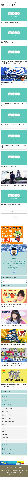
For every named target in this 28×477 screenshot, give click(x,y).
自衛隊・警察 (5, 437)
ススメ (5, 396)
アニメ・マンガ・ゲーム (7, 408)
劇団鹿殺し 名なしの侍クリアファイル (11, 204)
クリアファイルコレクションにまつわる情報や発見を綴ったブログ (14, 470)
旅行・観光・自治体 (6, 415)
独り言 (5, 444)
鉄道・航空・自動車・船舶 (8, 421)
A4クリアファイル (9, 404)
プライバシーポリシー (10, 467)
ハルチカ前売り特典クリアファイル (11, 22)
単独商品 (4, 428)
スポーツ (4, 424)
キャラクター (5, 441)
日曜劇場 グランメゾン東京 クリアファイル (13, 185)
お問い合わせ (19, 467)
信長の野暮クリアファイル (8, 166)
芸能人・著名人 (5, 411)
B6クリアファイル (9, 453)
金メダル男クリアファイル (8, 42)
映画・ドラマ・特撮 (6, 418)
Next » (14, 211)
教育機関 (4, 431)
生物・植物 (4, 434)
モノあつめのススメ (14, 472)
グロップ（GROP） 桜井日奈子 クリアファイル (14, 325)
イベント (6, 400)
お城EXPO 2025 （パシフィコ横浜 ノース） (13, 344)
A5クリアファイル (9, 449)
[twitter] (14, 271)
